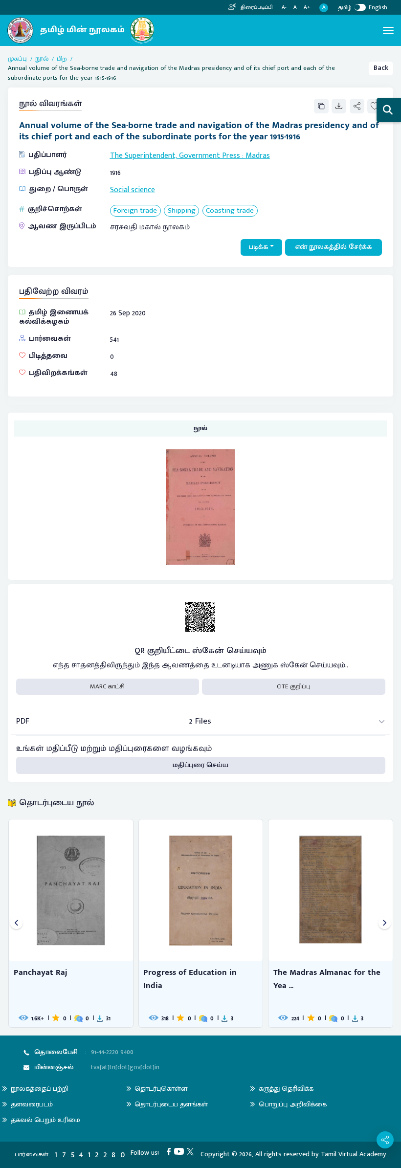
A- (284, 7)
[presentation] (16, 923)
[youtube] (180, 1151)
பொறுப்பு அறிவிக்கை (293, 1104)
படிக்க (258, 247)
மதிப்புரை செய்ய (200, 765)
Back (381, 68)
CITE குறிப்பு (294, 686)
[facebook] (170, 1151)
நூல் (41, 59)
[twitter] (192, 1151)
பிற (62, 59)
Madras (257, 155)
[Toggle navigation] (388, 30)
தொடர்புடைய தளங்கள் (171, 1104)
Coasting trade (230, 211)
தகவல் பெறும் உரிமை (45, 1120)
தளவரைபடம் (32, 1104)
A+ (307, 7)
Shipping (182, 211)
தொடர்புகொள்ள (160, 1088)
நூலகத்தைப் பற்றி (39, 1088)
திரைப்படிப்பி (256, 7)
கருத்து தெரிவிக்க (286, 1088)
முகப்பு (17, 59)
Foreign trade (135, 211)
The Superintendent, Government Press (175, 155)
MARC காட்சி (107, 686)
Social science (132, 189)
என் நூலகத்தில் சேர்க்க (333, 247)
